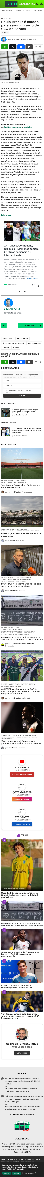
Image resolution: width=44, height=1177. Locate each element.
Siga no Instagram (22, 799)
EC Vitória (17, 735)
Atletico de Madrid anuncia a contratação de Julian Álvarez (16, 986)
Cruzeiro (23, 529)
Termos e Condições (10, 1162)
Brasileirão (22, 338)
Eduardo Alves (12, 308)
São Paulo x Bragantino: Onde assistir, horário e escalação (20, 486)
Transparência (27, 1162)
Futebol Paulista (7, 634)
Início (3, 1159)
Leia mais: (6, 215)
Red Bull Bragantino (9, 482)
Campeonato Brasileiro (13, 343)
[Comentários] (29, 46)
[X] (12, 46)
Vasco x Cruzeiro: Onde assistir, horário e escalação (21, 535)
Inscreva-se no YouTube (22, 774)
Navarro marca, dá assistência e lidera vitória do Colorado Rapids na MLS (22, 1108)
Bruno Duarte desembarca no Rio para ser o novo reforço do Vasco (21, 585)
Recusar (16, 1173)
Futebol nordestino (22, 737)
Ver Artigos (22, 1053)
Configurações (29, 1173)
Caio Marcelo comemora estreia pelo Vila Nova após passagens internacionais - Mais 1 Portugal (24, 1099)
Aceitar (6, 1173)
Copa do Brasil (25, 577)
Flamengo (7, 10)
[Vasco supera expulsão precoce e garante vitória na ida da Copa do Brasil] (22, 717)
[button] (2, 4)
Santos (6, 348)
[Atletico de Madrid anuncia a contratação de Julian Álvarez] (22, 971)
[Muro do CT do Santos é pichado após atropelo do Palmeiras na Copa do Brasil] (22, 610)
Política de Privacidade (29, 1159)
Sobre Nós (12, 1159)
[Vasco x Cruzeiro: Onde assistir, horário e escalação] (22, 511)
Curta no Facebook (22, 824)
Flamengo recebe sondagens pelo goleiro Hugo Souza (25, 411)
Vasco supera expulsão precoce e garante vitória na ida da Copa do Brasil (21, 742)
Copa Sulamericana (8, 579)
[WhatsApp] (4, 46)
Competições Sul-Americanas (12, 631)
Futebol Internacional (25, 633)
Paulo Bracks (34, 343)
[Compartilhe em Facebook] (21, 46)
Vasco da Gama (23, 10)
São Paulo (22, 482)
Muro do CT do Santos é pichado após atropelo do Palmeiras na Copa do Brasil (22, 638)
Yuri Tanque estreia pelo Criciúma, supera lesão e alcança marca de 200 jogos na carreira (20, 1016)
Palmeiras (19, 634)
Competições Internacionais (11, 629)
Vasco (16, 348)
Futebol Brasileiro (8, 531)
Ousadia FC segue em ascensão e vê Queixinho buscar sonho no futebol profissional (19, 895)
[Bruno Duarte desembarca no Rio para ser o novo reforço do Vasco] (22, 560)
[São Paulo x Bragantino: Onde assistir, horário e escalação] (22, 463)
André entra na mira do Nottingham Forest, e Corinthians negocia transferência (20, 954)
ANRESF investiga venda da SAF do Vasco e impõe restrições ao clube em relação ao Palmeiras (20, 691)
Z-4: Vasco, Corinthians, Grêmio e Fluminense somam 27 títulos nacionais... (27, 430)
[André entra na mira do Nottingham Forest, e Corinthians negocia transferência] (22, 939)
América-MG (8, 338)
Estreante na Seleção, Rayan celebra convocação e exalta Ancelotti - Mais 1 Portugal (22, 1081)
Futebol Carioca (23, 531)
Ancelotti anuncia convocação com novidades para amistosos (21, 1090)
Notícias (6, 18)
